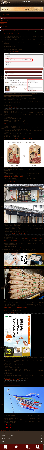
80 (23, 430)
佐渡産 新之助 (28, 383)
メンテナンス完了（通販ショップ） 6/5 (13, 107)
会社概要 (4, 432)
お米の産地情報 (3, 26)
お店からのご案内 (4, 20)
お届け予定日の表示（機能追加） (12, 51)
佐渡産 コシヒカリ (13, 383)
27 (15, 430)
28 (16, 430)
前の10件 (5, 430)
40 (18, 430)
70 (22, 430)
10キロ (5, 309)
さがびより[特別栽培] (13, 240)
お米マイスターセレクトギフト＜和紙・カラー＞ (15, 247)
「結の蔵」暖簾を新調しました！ (12, 182)
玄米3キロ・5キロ (11, 42)
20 (9, 430)
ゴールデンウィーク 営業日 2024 (12, 385)
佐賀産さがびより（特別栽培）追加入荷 (14, 267)
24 (11, 430)
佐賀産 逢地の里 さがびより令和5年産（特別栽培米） (16, 307)
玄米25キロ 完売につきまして (11, 33)
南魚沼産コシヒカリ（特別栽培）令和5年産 (13, 176)
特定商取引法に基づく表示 (7, 435)
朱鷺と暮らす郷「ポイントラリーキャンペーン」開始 (17, 312)
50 (19, 430)
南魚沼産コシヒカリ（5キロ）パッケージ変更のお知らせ (18, 138)
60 (20, 430)
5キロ (22, 309)
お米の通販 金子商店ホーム (6, 14)
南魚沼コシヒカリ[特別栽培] (31, 238)
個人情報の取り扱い (6, 438)
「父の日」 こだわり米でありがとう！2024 (14, 233)
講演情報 (2, 23)
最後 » (30, 430)
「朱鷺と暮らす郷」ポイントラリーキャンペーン (15, 379)
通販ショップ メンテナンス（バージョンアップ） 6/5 (17, 123)
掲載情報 (2, 25)
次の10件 (27, 430)
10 (8, 430)
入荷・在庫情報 (3, 22)
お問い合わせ (5, 441)
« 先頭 (1, 430)
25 (12, 430)
